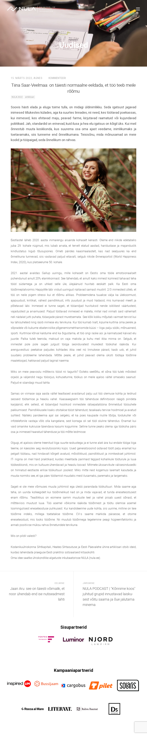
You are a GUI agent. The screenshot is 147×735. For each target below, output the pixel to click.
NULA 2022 (17, 97)
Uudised (73, 45)
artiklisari (29, 97)
